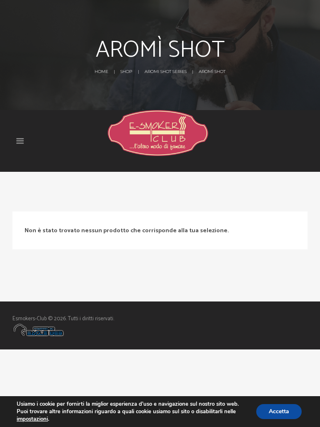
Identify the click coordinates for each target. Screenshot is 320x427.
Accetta (279, 411)
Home (101, 71)
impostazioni (32, 419)
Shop (126, 71)
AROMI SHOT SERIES (166, 71)
